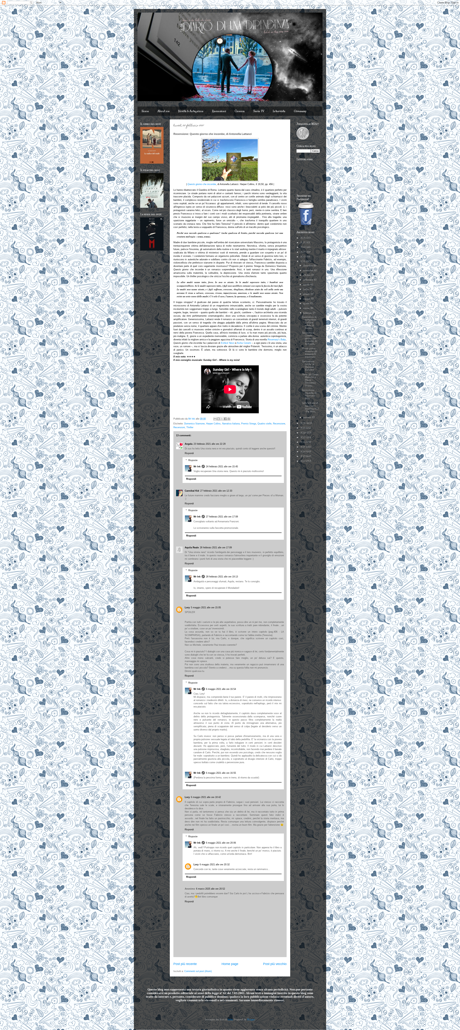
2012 (303, 461)
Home (145, 111)
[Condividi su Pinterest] (229, 419)
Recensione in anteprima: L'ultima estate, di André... (309, 323)
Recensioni (219, 111)
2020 (303, 423)
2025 (303, 242)
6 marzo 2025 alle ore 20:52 (210, 888)
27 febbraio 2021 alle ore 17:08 (222, 516)
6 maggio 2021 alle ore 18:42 (206, 797)
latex (230, 1019)
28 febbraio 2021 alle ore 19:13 (222, 576)
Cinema (240, 111)
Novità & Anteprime (190, 111)
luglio (306, 289)
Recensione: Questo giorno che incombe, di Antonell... (309, 338)
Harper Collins (213, 423)
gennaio (307, 417)
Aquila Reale (192, 547)
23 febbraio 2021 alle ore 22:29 (210, 444)
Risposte (192, 460)
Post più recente (185, 964)
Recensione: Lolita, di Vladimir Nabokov (308, 365)
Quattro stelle (264, 423)
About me (164, 111)
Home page (230, 964)
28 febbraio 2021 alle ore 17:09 (216, 547)
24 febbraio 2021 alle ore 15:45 (222, 466)
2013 (303, 456)
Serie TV (258, 111)
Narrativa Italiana (231, 423)
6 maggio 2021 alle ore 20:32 (215, 864)
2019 (303, 428)
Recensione (279, 423)
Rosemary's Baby (277, 339)
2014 (303, 451)
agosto (306, 284)
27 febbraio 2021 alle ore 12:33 (216, 490)
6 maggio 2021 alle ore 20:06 (221, 842)
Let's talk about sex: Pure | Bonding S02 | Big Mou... (310, 407)
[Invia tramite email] (215, 419)
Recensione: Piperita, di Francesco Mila (309, 394)
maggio (307, 298)
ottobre (307, 275)
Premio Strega (248, 423)
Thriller (189, 427)
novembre (308, 270)
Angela (188, 444)
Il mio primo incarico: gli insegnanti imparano (309, 352)
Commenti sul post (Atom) (198, 971)
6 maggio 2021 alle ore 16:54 (221, 689)
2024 (303, 247)
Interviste (279, 111)
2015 (303, 447)
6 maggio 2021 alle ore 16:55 (221, 773)
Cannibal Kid (192, 490)
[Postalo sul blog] (218, 419)
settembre (308, 279)
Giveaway (300, 111)
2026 (303, 238)
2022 (303, 256)
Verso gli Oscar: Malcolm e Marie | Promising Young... (310, 380)
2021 (303, 261)
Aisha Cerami (244, 343)
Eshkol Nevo (227, 343)
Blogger (251, 1019)
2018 (303, 432)
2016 (303, 442)
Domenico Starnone (194, 423)
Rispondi (189, 453)
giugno (307, 294)
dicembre (308, 265)
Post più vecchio (275, 964)
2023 (303, 252)
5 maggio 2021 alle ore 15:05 (206, 607)
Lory (187, 607)
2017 (303, 437)
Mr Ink (197, 466)
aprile (306, 303)
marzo (306, 308)
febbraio (308, 313)
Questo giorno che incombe (201, 184)
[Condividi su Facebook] (225, 419)
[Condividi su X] (222, 419)
